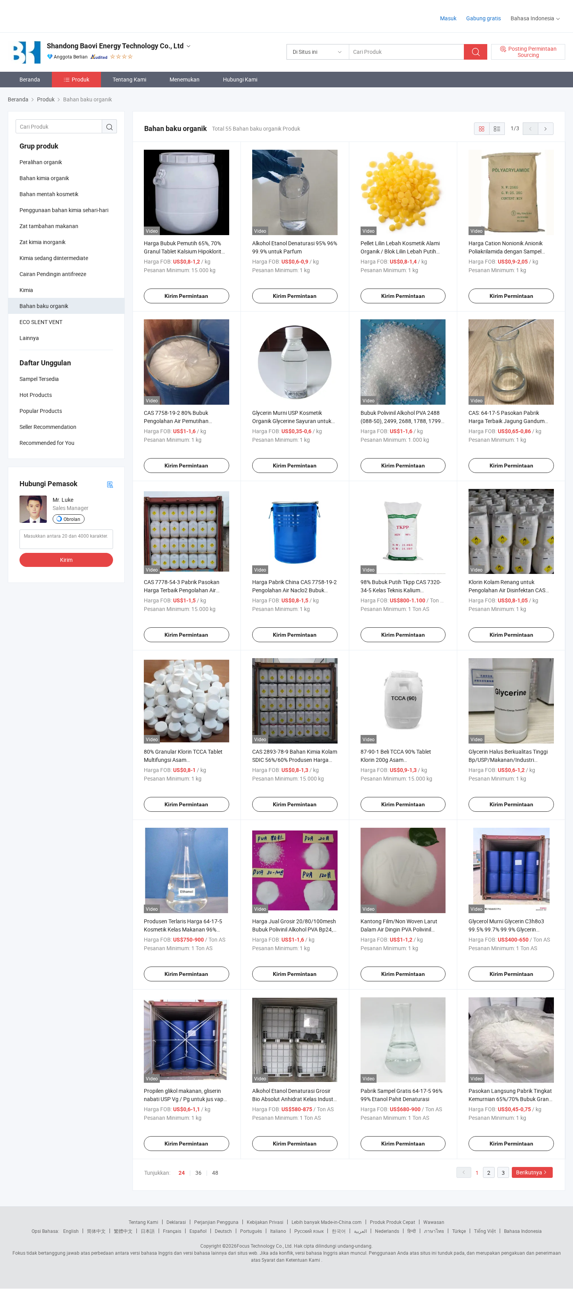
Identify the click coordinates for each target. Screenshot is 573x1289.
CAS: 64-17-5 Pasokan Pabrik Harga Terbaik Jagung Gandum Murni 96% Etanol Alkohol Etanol (507, 421)
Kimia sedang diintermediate (53, 258)
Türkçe (459, 1231)
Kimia (26, 290)
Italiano (278, 1231)
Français (172, 1231)
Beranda (29, 79)
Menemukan (185, 79)
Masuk (448, 18)
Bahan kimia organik (44, 178)
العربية (360, 1231)
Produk (80, 79)
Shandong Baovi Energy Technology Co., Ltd (115, 46)
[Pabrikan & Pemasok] (58, 15)
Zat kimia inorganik (42, 242)
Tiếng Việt (485, 1231)
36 (198, 1172)
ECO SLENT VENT (40, 322)
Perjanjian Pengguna (216, 1222)
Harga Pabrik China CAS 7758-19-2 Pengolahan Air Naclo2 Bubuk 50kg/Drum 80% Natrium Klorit (294, 590)
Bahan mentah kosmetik (48, 194)
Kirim (66, 559)
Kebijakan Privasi (265, 1222)
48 (215, 1172)
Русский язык (309, 1231)
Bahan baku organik (43, 306)
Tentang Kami (129, 79)
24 (182, 1173)
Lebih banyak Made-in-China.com (327, 1222)
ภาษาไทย (434, 1231)
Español (198, 1231)
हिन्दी (411, 1231)
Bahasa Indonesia (523, 1231)
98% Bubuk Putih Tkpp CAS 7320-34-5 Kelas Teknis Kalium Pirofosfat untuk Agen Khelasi (401, 590)
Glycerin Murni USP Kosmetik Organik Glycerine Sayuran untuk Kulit (291, 421)
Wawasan (433, 1222)
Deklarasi (176, 1222)
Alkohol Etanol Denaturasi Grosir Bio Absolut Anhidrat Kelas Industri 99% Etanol (294, 1099)
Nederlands (387, 1231)
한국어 (339, 1231)
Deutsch (223, 1231)
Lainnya (29, 338)
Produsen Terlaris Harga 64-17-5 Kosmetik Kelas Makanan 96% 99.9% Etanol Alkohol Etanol (183, 929)
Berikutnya (529, 1172)
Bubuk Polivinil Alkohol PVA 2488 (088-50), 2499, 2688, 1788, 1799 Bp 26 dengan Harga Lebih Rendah (403, 421)
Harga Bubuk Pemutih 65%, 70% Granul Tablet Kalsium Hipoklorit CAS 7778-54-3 (182, 251)
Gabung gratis (483, 18)
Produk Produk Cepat (392, 1222)
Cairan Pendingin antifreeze (52, 274)
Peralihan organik (40, 162)
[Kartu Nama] (110, 484)
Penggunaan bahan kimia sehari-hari (63, 210)
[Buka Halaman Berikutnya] (545, 129)
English (71, 1231)
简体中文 (96, 1231)
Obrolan (72, 519)
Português (251, 1231)
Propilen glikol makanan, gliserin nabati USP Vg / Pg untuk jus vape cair (185, 1099)
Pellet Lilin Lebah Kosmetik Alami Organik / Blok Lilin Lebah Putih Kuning (400, 251)
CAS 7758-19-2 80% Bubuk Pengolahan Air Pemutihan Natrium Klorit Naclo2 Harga (178, 421)
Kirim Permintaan (186, 296)
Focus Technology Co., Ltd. (265, 1246)
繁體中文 (123, 1231)
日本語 (148, 1231)
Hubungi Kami (240, 79)
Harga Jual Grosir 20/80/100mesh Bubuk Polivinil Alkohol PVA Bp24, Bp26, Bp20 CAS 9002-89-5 (294, 929)
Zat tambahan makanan (48, 226)
